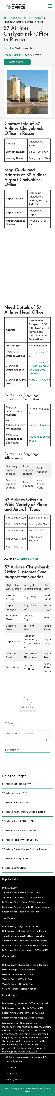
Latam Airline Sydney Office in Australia (23, 1013)
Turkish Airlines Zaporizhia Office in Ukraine (24, 940)
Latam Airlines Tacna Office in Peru (21, 911)
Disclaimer (11, 1073)
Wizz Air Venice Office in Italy (17, 974)
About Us (11, 1067)
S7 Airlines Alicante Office (15, 793)
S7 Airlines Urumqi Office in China (19, 821)
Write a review (17, 62)
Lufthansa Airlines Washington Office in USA (25, 950)
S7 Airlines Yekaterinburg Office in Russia (23, 812)
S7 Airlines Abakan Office (15, 802)
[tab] (50, 6)
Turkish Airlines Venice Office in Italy (21, 892)
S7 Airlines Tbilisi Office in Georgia (20, 840)
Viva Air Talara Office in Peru (17, 984)
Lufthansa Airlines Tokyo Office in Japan (23, 902)
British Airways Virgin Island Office (20, 926)
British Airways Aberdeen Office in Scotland (25, 1003)
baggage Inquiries (39, 425)
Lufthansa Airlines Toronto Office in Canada (25, 907)
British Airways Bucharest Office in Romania (25, 931)
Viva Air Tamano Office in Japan (19, 988)
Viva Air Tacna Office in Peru (17, 979)
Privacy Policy (13, 1079)
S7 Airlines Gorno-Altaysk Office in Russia (24, 849)
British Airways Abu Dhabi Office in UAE (23, 1008)
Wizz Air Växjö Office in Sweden (18, 969)
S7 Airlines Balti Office (14, 868)
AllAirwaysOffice (17, 17)
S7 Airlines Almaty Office (15, 858)
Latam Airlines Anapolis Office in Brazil (23, 1017)
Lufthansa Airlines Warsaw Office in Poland (25, 945)
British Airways (10, 888)
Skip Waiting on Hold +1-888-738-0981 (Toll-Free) (27, 1090)
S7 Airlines (35, 17)
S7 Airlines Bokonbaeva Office (18, 783)
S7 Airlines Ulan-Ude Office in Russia (21, 830)
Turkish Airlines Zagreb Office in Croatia (23, 936)
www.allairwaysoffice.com (28, 1057)
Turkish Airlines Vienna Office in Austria (22, 897)
